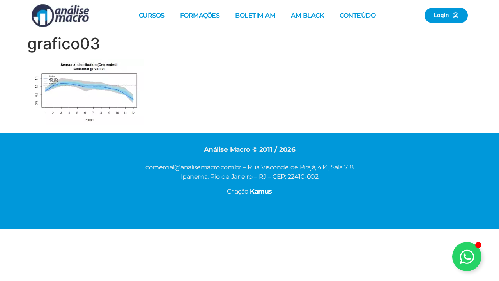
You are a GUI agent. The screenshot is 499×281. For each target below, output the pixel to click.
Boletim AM (255, 15)
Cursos (152, 15)
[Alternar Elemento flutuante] (466, 256)
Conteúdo (357, 15)
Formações (200, 15)
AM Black (307, 15)
